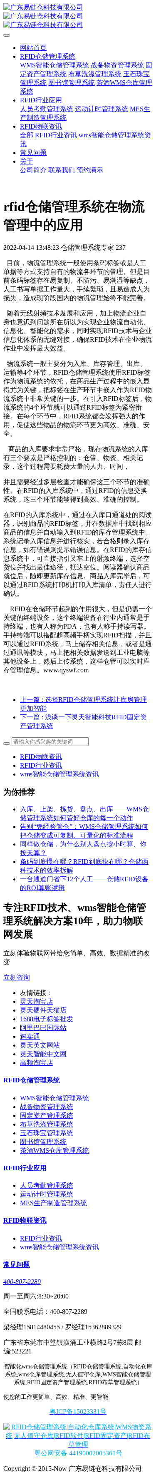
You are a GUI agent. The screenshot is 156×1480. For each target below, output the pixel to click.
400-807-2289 (22, 1281)
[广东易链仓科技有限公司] (78, 16)
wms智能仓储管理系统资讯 (59, 774)
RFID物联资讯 (41, 756)
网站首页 (33, 47)
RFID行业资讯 (41, 765)
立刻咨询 (16, 977)
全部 (26, 135)
